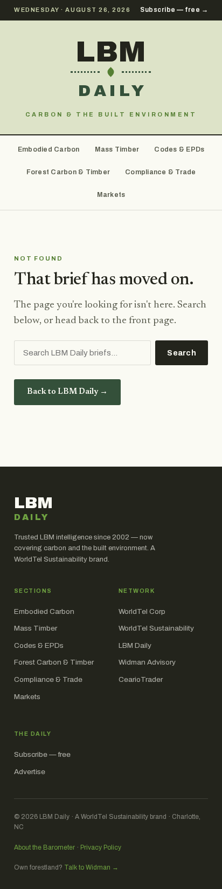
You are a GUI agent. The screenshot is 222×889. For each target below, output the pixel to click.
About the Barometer (44, 847)
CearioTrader (141, 679)
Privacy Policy (100, 847)
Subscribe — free (42, 754)
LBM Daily (135, 645)
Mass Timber (117, 149)
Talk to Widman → (91, 867)
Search (181, 353)
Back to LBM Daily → (67, 392)
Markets (111, 195)
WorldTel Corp (142, 611)
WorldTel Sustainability (156, 628)
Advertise (29, 772)
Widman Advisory (147, 662)
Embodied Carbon (49, 149)
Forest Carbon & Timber (68, 172)
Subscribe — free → (174, 9)
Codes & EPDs (179, 149)
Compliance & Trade (160, 172)
